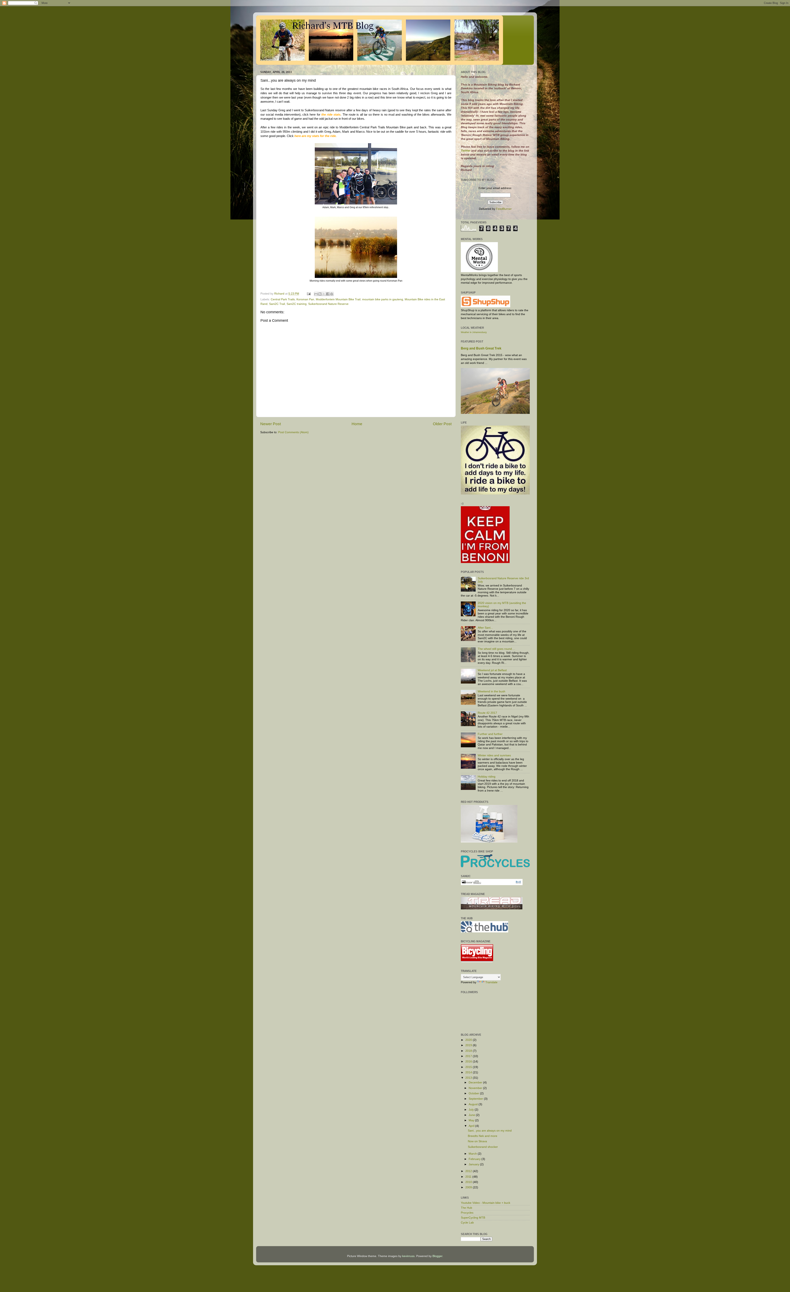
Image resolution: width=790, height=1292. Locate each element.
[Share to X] (324, 294)
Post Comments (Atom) (293, 432)
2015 (469, 1067)
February (475, 1159)
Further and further (490, 734)
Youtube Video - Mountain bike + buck (485, 1202)
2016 (469, 1061)
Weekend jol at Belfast (492, 670)
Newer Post (270, 424)
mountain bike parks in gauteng (382, 299)
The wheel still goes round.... (496, 648)
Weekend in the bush (491, 691)
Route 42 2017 (487, 712)
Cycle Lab (467, 1222)
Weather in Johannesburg (474, 332)
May (472, 1120)
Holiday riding (486, 776)
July (472, 1109)
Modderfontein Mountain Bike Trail (338, 299)
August (474, 1104)
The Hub (466, 1207)
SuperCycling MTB (473, 1217)
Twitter (466, 150)
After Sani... (485, 627)
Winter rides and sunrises (494, 755)
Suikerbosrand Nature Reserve (328, 303)
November (476, 1088)
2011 (468, 1176)
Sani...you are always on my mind (490, 1130)
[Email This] (316, 294)
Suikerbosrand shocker (483, 1146)
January (474, 1164)
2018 (469, 1050)
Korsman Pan (305, 299)
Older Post (442, 424)
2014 (469, 1072)
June (472, 1115)
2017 (469, 1056)
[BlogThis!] (320, 294)
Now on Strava (477, 1141)
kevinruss (408, 1256)
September (476, 1098)
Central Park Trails (283, 299)
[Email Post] (308, 293)
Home (357, 424)
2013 (469, 1077)
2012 (469, 1171)
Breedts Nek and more (482, 1136)
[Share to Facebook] (328, 294)
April (472, 1125)
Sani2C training (297, 303)
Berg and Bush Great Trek (481, 348)
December (476, 1082)
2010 (469, 1182)
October (474, 1093)
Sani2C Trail (277, 303)
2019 (469, 1045)
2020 (469, 1039)
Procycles (467, 1212)
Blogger (437, 1256)
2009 (469, 1187)
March (473, 1153)
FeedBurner (504, 208)
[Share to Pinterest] (332, 294)
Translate (491, 982)
